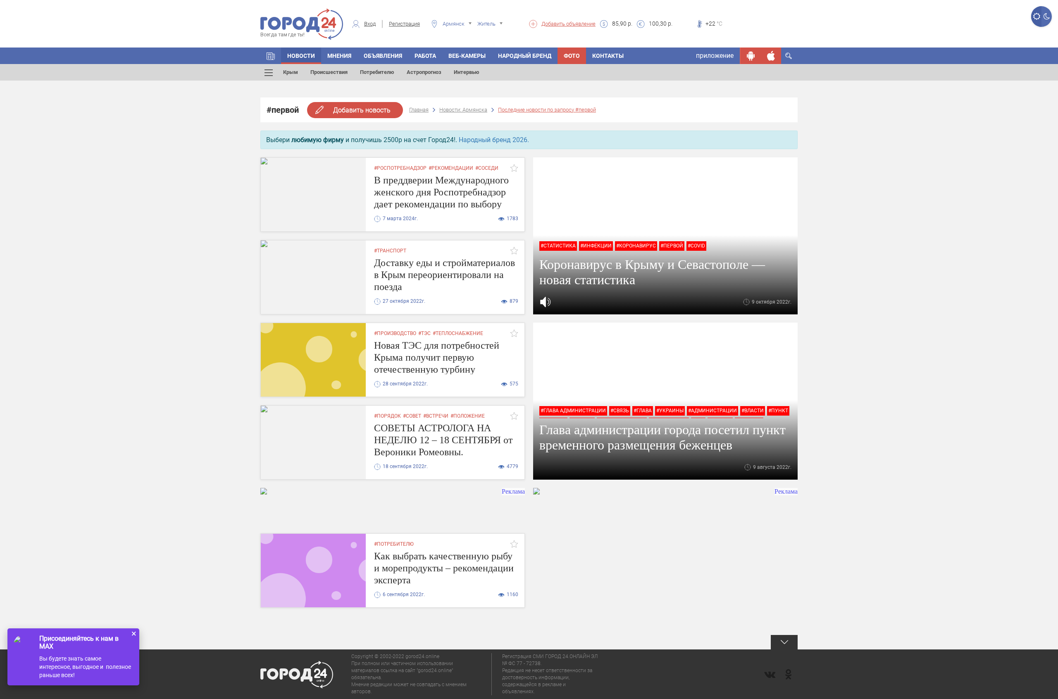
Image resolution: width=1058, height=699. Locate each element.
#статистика (558, 246)
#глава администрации (573, 411)
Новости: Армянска (463, 110)
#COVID (696, 246)
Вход (370, 24)
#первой (671, 246)
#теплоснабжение (458, 333)
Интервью (466, 72)
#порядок (387, 416)
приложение (715, 55)
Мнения (339, 55)
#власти (752, 411)
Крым (290, 72)
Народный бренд (524, 55)
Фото (572, 55)
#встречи (435, 416)
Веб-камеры (467, 55)
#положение (467, 416)
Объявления (383, 55)
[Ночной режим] (1046, 16)
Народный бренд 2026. (494, 140)
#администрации (712, 411)
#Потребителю (394, 544)
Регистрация (404, 24)
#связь (619, 411)
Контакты (608, 55)
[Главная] (270, 56)
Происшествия (329, 72)
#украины (670, 411)
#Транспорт (390, 251)
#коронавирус (636, 246)
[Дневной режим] (1036, 16)
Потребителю (377, 72)
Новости (301, 55)
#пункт (778, 411)
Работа (425, 55)
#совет (412, 416)
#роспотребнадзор (400, 168)
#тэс (424, 333)
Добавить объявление (568, 24)
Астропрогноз (424, 72)
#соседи (486, 168)
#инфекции (596, 246)
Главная (419, 110)
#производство (395, 333)
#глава (643, 411)
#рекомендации (451, 168)
